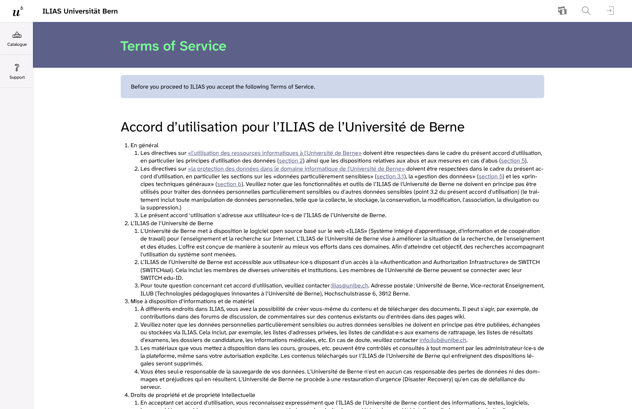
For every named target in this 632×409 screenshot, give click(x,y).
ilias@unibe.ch (350, 285)
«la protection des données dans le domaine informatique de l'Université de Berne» (296, 168)
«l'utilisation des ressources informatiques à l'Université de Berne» (275, 153)
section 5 (513, 160)
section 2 (291, 160)
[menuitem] (562, 11)
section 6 (229, 184)
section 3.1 (390, 176)
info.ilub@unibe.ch (443, 340)
